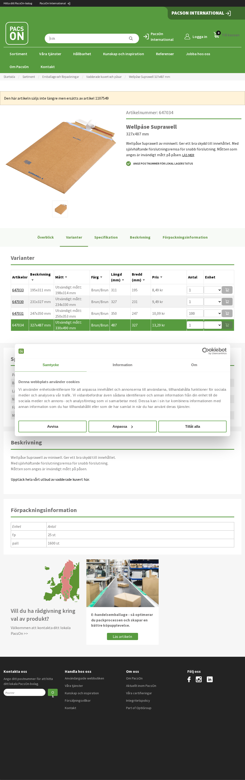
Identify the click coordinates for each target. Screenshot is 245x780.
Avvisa (52, 426)
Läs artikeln (122, 636)
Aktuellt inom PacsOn (141, 686)
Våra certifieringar (139, 693)
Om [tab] (194, 365)
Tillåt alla (192, 426)
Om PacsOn (19, 66)
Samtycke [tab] (51, 365)
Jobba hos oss (198, 53)
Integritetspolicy (138, 700)
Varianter (74, 237)
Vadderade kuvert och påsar (104, 76)
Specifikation (106, 237)
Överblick (45, 237)
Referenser (165, 53)
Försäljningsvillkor (78, 700)
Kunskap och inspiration (123, 53)
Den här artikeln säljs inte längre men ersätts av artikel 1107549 (56, 98)
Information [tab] (122, 365)
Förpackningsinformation (185, 237)
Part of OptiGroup (138, 708)
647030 (18, 301)
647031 (18, 313)
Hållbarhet (82, 53)
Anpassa (119, 426)
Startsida (9, 76)
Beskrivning (140, 237)
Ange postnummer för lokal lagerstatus (163, 163)
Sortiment (18, 53)
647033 (18, 290)
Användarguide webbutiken (84, 678)
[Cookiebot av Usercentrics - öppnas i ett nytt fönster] (206, 351)
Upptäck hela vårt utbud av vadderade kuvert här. (50, 479)
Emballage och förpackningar (60, 76)
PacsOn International (53, 3)
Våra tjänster (50, 53)
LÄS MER (188, 155)
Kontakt (48, 66)
